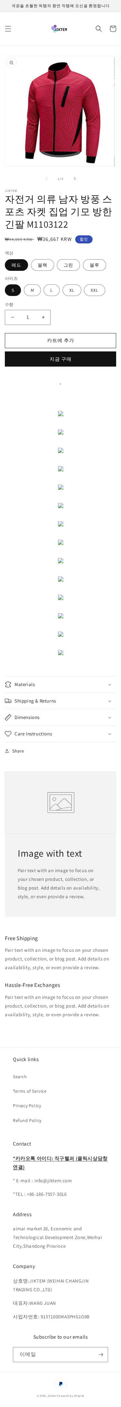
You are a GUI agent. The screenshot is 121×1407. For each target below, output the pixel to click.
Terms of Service (30, 1091)
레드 (16, 265)
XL (72, 290)
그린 (68, 265)
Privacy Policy (27, 1105)
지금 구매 (61, 359)
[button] (8, 29)
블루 (94, 265)
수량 (9, 304)
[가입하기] (101, 1354)
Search (20, 1076)
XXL (94, 290)
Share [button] (18, 751)
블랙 (42, 265)
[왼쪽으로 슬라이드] (46, 179)
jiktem (52, 1395)
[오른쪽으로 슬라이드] (75, 179)
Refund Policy (27, 1120)
